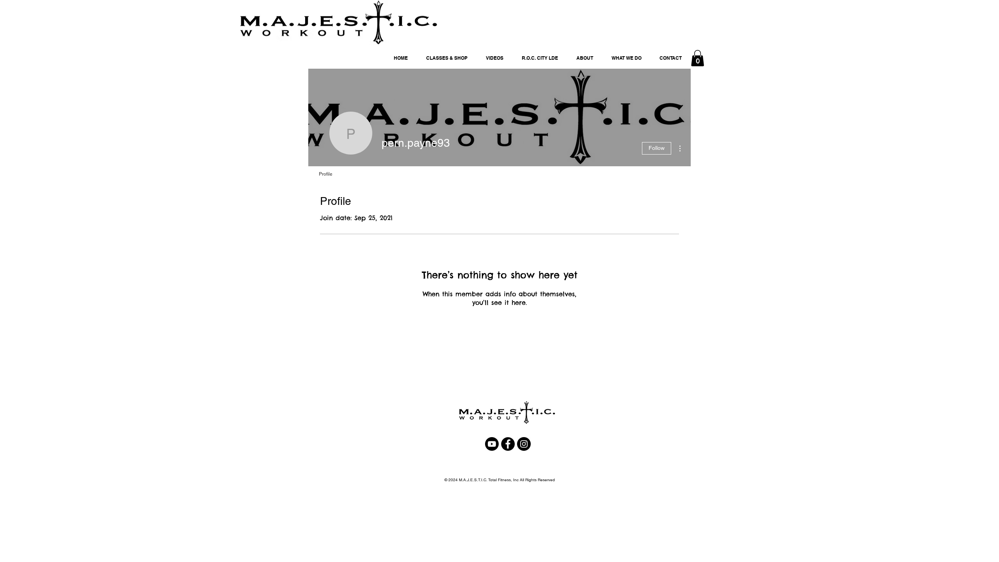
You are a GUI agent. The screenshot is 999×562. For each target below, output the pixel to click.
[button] (697, 58)
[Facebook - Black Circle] (508, 444)
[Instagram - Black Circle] (524, 444)
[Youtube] (492, 444)
